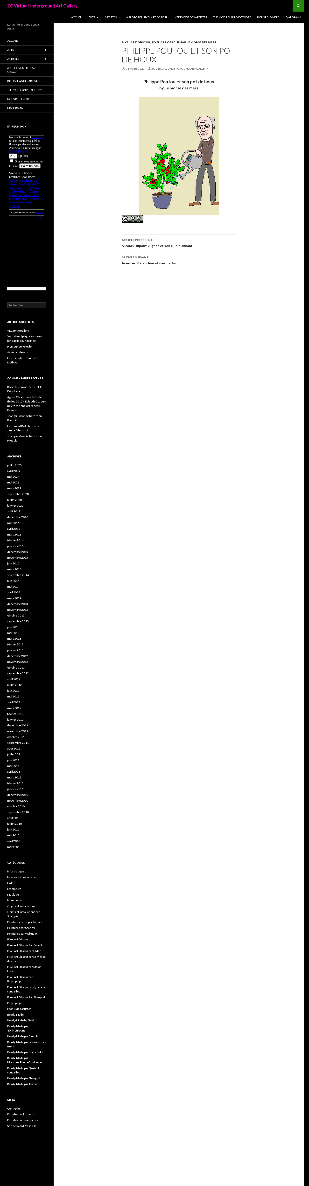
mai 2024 (13, 476)
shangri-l (13, 416)
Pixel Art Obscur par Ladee (24, 951)
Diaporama (293, 17)
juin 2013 (13, 627)
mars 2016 (14, 534)
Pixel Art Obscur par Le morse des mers (183, 42)
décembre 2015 (17, 552)
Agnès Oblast (15, 397)
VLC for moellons (18, 330)
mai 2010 (13, 835)
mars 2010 (14, 847)
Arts (92, 17)
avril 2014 (13, 592)
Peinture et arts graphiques (24, 922)
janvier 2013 (15, 650)
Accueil (76, 17)
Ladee (11, 883)
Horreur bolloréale (19, 346)
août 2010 (13, 818)
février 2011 (15, 783)
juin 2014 (13, 581)
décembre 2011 (17, 725)
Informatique (15, 871)
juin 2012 (13, 690)
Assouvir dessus (18, 352)
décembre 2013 (17, 604)
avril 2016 (13, 528)
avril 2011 (13, 771)
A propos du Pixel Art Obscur (147, 17)
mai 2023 (13, 482)
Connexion (14, 1108)
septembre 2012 (18, 673)
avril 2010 (13, 841)
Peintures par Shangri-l (21, 928)
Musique (13, 894)
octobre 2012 (16, 667)
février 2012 (15, 714)
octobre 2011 (16, 737)
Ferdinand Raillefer (19, 426)
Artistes (111, 17)
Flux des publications (20, 1114)
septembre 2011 (18, 742)
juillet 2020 (14, 500)
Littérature (14, 889)
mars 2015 (14, 569)
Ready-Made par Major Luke (25, 1052)
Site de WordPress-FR (21, 1126)
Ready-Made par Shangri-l (23, 1078)
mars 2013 (14, 638)
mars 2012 (14, 708)
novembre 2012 (17, 661)
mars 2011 (14, 777)
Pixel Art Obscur (136, 42)
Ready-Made (15, 1014)
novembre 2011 (17, 731)
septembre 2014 (18, 575)
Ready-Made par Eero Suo (23, 1036)
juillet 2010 (14, 823)
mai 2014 (13, 586)
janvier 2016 (15, 546)
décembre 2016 (17, 517)
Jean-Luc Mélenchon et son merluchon (152, 260)
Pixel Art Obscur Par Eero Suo (26, 945)
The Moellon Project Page (232, 17)
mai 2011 (13, 766)
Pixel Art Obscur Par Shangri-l (26, 997)
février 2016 (15, 540)
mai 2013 (13, 633)
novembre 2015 (17, 557)
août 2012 (13, 679)
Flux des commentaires (22, 1120)
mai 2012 (13, 696)
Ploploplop (14, 1003)
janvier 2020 (15, 505)
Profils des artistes (19, 1009)
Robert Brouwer (17, 387)
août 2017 (13, 511)
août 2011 (13, 748)
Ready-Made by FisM (20, 1020)
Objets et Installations (21, 906)
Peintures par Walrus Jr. (22, 933)
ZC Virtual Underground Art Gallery (42, 5)
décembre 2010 (17, 795)
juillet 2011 (14, 754)
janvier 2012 (15, 719)
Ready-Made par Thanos (22, 1084)
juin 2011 (13, 760)
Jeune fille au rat (17, 430)
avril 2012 (13, 702)
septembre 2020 (18, 494)
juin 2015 (13, 563)
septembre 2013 (18, 621)
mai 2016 (13, 523)
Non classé (14, 900)
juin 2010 (13, 829)
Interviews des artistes (190, 17)
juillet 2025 (14, 465)
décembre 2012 (17, 656)
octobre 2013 (16, 615)
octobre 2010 (16, 806)
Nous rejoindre (268, 17)
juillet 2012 (14, 685)
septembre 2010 (18, 812)
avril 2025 (13, 471)
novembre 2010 (17, 800)
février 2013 (15, 644)
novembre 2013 (17, 609)
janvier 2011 (15, 789)
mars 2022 (14, 488)
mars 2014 (14, 598)
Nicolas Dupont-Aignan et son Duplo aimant (157, 243)
